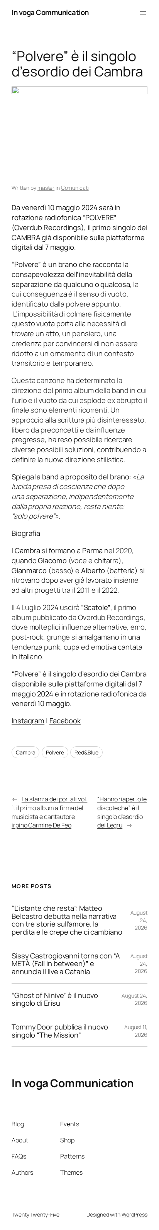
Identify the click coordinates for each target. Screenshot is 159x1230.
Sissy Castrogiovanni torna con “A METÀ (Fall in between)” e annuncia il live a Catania (66, 964)
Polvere (55, 752)
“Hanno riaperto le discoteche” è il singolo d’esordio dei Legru (122, 812)
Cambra (25, 752)
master (45, 187)
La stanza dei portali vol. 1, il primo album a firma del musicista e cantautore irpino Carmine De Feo (49, 812)
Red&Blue (86, 752)
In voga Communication (50, 12)
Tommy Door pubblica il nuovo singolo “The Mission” (60, 1031)
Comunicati (75, 187)
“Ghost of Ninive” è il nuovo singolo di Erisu (55, 999)
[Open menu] (142, 12)
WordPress (134, 1214)
